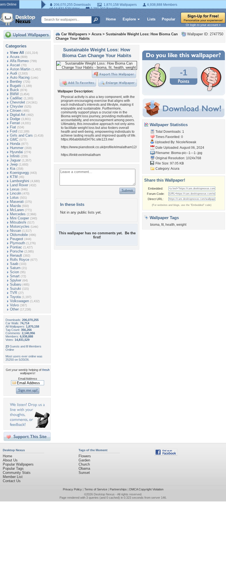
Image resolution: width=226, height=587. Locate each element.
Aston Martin (20, 69)
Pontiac (16, 247)
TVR (13, 293)
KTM (14, 177)
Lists (151, 19)
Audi (13, 73)
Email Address (27, 378)
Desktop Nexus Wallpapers (17, 19)
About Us (10, 460)
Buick (14, 90)
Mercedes (18, 214)
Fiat (13, 127)
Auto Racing (19, 77)
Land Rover (19, 185)
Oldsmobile (19, 235)
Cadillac (16, 98)
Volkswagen (19, 301)
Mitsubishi (18, 222)
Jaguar (15, 160)
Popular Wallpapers (18, 464)
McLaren (17, 210)
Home (111, 19)
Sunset (84, 473)
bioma (155, 225)
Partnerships (118, 489)
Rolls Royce (19, 259)
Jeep (14, 164)
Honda (15, 144)
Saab (14, 264)
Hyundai (16, 152)
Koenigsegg (19, 173)
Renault (16, 255)
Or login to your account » (203, 24)
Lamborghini (19, 181)
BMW (14, 94)
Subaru (15, 284)
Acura (14, 57)
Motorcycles (19, 226)
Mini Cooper (19, 218)
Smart (15, 276)
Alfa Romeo (19, 61)
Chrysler (16, 106)
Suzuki (15, 288)
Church (84, 464)
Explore (129, 19)
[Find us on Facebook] (166, 454)
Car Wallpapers (74, 34)
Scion (14, 272)
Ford (13, 131)
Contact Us (12, 481)
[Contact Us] (29, 426)
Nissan (15, 231)
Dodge (15, 119)
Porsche (16, 251)
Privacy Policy (72, 489)
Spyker (15, 280)
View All (17, 53)
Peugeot (16, 239)
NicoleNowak (186, 142)
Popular (168, 19)
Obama (84, 468)
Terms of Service (95, 489)
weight (181, 225)
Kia (12, 168)
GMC (14, 139)
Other (14, 309)
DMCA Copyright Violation (146, 489)
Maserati (17, 202)
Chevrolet (17, 102)
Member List (13, 477)
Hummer (16, 148)
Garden (84, 460)
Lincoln (15, 193)
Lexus (15, 189)
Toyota (15, 297)
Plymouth (17, 243)
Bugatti (15, 86)
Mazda (15, 206)
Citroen (15, 110)
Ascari (15, 65)
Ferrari (15, 123)
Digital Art (17, 115)
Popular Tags (13, 468)
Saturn (15, 268)
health (170, 225)
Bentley (16, 81)
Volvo (14, 305)
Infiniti (15, 156)
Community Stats (17, 473)
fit (162, 225)
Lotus (14, 197)
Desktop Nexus (104, 494)
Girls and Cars (21, 135)
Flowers (85, 456)
